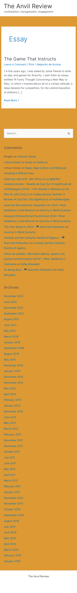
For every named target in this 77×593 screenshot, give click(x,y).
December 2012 (13, 411)
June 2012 (10, 417)
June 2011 (10, 463)
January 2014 (12, 371)
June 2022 (10, 301)
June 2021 (10, 324)
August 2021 (11, 319)
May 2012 (10, 422)
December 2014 (13, 365)
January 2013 (12, 405)
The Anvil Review (28, 6)
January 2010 (12, 561)
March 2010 (11, 549)
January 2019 (12, 342)
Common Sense (26, 156)
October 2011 (12, 451)
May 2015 (10, 359)
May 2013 (10, 388)
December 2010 (13, 497)
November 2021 (13, 307)
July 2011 (9, 457)
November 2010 (13, 503)
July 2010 (10, 526)
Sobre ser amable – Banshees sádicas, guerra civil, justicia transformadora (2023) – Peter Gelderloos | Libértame (34, 259)
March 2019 (11, 336)
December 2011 (13, 440)
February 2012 (12, 434)
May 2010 (10, 538)
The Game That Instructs (30, 59)
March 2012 (11, 428)
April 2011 (9, 474)
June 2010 (10, 532)
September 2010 (14, 515)
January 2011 (12, 492)
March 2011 (11, 480)
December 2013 (13, 376)
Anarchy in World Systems (55, 210)
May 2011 (9, 469)
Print (31, 64)
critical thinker (12, 162)
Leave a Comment (15, 64)
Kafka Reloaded (30, 264)
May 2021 (10, 330)
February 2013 (12, 399)
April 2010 (10, 543)
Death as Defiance (36, 162)
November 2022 (13, 296)
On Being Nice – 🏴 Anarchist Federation (28, 269)
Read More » (11, 101)
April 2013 (10, 394)
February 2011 (12, 486)
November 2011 (13, 446)
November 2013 (13, 382)
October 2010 (12, 509)
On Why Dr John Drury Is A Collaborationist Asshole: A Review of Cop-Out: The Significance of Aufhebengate (37, 194)
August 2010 (11, 520)
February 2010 (12, 555)
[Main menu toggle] (69, 8)
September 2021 (14, 313)
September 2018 (14, 347)
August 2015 (11, 353)
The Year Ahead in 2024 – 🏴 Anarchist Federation (34, 226)
